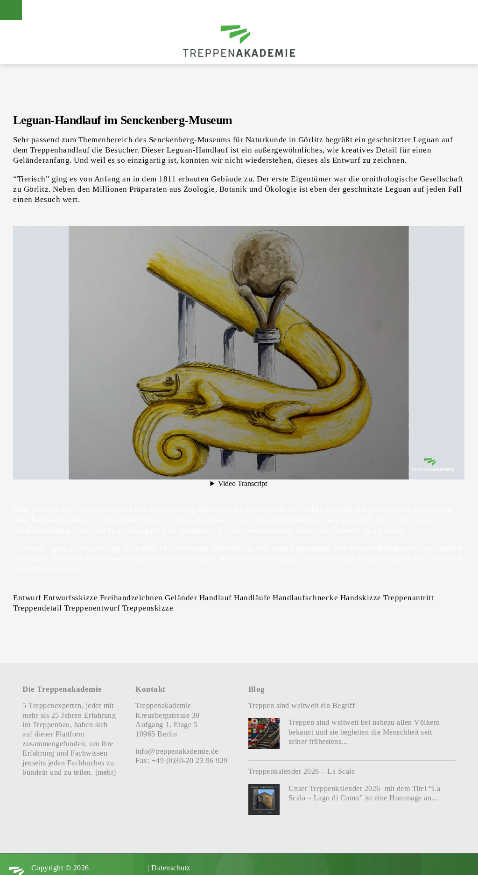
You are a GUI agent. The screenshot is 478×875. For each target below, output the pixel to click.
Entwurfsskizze (70, 597)
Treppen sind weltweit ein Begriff (301, 705)
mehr (105, 772)
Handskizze (360, 597)
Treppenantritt (408, 597)
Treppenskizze (148, 607)
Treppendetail (37, 607)
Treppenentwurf (92, 607)
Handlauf (215, 597)
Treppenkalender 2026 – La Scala (301, 771)
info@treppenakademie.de (176, 751)
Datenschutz (170, 868)
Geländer (181, 597)
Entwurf (27, 597)
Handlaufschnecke (305, 597)
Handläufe (252, 597)
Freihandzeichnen (131, 597)
